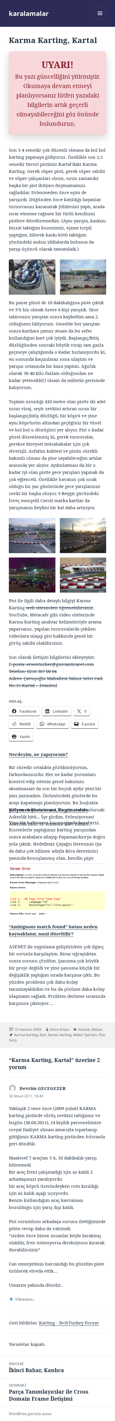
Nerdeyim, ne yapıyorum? (38, 754)
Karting (65, 1034)
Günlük (84, 1029)
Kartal (53, 1034)
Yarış (13, 1040)
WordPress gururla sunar (30, 1413)
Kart (43, 1034)
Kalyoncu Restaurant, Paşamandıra (48, 810)
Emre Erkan (59, 1029)
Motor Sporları (85, 1034)
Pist (102, 1034)
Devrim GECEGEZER (42, 1088)
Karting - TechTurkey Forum (69, 1323)
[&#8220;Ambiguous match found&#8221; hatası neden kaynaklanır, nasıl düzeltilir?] (57, 889)
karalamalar (29, 13)
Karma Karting (26, 1034)
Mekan (97, 1029)
